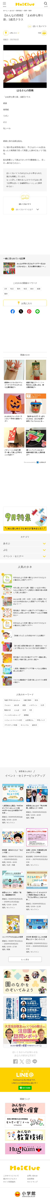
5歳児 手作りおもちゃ (12, 700)
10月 (24, 710)
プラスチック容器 (10, 725)
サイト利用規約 (9, 1182)
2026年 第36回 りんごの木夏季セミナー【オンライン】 (36, 938)
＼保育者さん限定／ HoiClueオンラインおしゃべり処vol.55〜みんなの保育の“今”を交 (12, 809)
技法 (36, 700)
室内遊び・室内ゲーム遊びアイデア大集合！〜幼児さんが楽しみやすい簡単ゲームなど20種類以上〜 (30, 613)
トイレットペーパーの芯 (13, 720)
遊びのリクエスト (10, 1179)
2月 (5, 289)
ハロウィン (33, 705)
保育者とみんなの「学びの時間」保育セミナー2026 (36, 807)
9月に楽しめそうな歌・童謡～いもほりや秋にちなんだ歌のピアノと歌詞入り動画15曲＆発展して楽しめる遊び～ (30, 590)
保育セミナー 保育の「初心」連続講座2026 (11, 894)
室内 (18, 289)
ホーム (5, 10)
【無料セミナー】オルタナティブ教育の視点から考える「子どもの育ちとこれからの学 (36, 896)
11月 (42, 705)
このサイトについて (11, 1176)
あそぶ (6, 543)
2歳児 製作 (27, 700)
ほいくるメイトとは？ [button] (24, 209)
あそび (12, 10)
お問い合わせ (32, 1176)
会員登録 (30, 1179)
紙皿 (24, 705)
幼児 (25, 289)
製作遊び (19, 10)
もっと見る (25, 959)
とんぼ (16, 710)
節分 (32, 289)
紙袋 (38, 289)
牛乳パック (41, 720)
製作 (6, 294)
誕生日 (34, 725)
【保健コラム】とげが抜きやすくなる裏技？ (29, 636)
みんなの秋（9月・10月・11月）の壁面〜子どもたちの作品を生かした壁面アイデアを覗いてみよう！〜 (30, 601)
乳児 (12, 289)
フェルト (7, 705)
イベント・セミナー (13, 556)
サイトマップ (32, 1182)
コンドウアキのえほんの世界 (12, 937)
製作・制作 (28, 10)
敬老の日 (7, 710)
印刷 (39, 33)
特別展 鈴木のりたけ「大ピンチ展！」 (12, 851)
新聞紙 (26, 715)
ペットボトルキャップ (12, 715)
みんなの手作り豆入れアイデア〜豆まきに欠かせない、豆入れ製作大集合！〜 (31, 265)
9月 (30, 710)
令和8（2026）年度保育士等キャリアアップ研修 (36, 851)
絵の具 (16, 705)
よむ (5, 550)
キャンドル (25, 725)
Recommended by (30, 462)
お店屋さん (29, 720)
